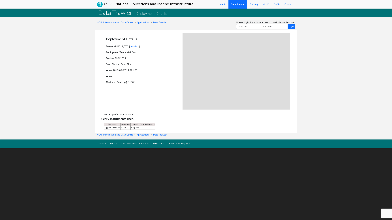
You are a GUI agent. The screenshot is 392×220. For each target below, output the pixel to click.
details (133, 46)
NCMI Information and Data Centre (115, 22)
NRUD (266, 4)
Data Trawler (238, 4)
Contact (289, 4)
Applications (143, 22)
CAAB (277, 4)
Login (291, 26)
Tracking (253, 4)
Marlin (223, 4)
